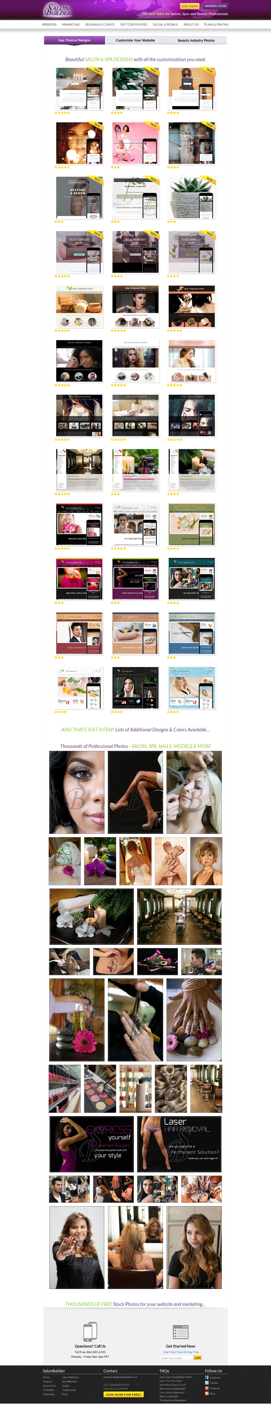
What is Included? (169, 1396)
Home (46, 1377)
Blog (212, 1393)
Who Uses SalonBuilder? (173, 1388)
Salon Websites (70, 1377)
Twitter (214, 1382)
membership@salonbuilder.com (120, 1377)
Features (48, 1381)
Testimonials (69, 1389)
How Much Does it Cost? (173, 1384)
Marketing (48, 1394)
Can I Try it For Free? (171, 1380)
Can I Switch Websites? (172, 1392)
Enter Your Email (171, 1358)
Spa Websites (69, 1381)
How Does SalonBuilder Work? (176, 1377)
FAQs (65, 1394)
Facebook (215, 1377)
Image (65, 1385)
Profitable (48, 1389)
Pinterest (215, 1388)
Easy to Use (49, 1385)
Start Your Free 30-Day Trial (181, 1352)
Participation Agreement (173, 1400)
